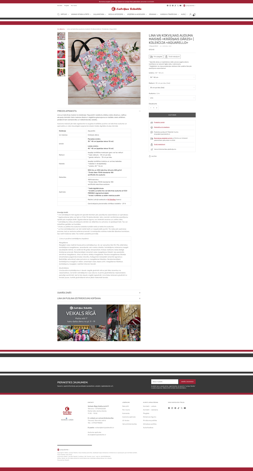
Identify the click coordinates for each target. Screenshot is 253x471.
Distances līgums (149, 417)
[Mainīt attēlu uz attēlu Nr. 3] (61, 54)
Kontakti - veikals (149, 406)
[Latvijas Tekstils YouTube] (180, 5)
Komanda (126, 413)
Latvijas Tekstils (73, 452)
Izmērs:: (156, 73)
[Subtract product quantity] (150, 108)
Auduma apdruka (128, 417)
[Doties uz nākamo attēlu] (194, 365)
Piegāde (146, 413)
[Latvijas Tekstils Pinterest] (173, 5)
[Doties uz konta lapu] (190, 14)
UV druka (125, 420)
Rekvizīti (125, 406)
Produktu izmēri (159, 122)
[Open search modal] (58, 14)
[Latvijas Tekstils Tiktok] (175, 5)
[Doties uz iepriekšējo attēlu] (189, 365)
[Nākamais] (186, 14)
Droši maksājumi (159, 144)
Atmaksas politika (149, 424)
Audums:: (154, 93)
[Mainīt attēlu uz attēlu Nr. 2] (61, 45)
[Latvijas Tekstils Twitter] (178, 5)
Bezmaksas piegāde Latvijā (163, 138)
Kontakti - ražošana (150, 410)
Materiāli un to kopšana (161, 127)
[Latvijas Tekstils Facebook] (168, 5)
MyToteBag (111, 199)
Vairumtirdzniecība (129, 424)
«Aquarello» (153, 46)
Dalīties (154, 156)
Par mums (126, 410)
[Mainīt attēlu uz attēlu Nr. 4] (61, 63)
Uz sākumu (61, 29)
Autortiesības (148, 428)
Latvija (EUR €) (190, 5)
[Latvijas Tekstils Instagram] (170, 5)
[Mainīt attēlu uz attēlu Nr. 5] (61, 72)
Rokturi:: (159, 83)
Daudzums (153, 104)
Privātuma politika (150, 420)
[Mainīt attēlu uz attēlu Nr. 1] (61, 36)
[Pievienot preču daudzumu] (156, 108)
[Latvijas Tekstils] (126, 9)
